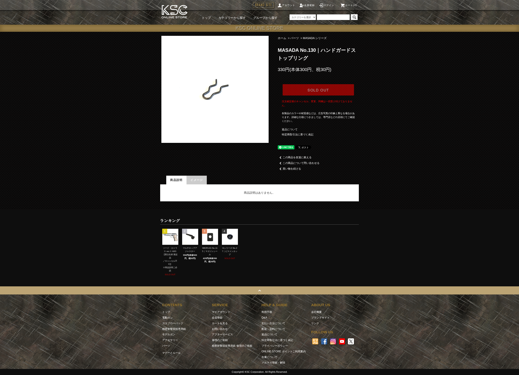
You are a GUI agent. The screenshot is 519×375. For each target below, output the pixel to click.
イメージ (196, 180)
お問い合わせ (220, 328)
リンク (315, 323)
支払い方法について (273, 323)
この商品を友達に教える (297, 157)
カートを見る (220, 323)
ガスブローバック (172, 323)
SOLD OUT (318, 89)
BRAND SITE (263, 4)
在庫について (269, 357)
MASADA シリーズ (315, 38)
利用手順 (267, 311)
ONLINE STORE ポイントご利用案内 (284, 351)
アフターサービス (222, 334)
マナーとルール (171, 352)
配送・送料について (273, 328)
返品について (290, 129)
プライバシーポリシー (275, 345)
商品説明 (176, 180)
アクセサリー (170, 340)
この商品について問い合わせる (301, 163)
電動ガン (167, 317)
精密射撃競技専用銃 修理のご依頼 (232, 345)
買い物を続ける (292, 168)
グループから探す (265, 17)
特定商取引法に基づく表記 (297, 134)
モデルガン (168, 334)
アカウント (288, 5)
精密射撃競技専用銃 (174, 328)
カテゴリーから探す (232, 17)
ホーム (282, 38)
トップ (206, 17)
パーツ (294, 38)
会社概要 (316, 311)
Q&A (264, 317)
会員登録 (309, 5)
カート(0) (351, 5)
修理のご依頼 (220, 340)
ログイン (329, 5)
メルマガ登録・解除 (273, 362)
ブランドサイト (320, 317)
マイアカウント (221, 311)
